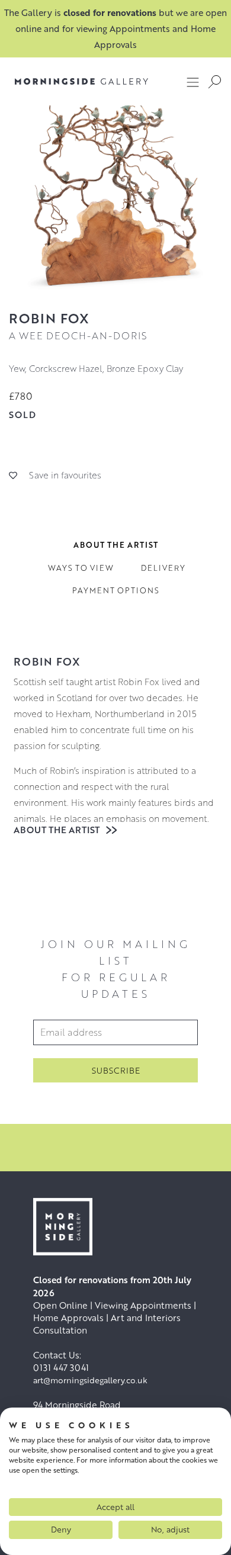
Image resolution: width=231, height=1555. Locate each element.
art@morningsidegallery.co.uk (90, 1380)
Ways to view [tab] (81, 568)
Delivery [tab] (163, 568)
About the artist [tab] (115, 544)
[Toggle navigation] (193, 81)
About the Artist (58, 829)
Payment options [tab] (115, 590)
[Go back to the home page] (81, 81)
